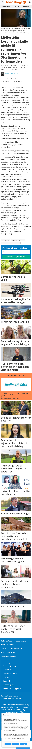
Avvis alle (8, 744)
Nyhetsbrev (26, 6)
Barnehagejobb (6, 6)
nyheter (21, 240)
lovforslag (5, 240)
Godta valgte (15, 744)
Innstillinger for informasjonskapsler (23, 748)
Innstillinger (23, 744)
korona (14, 240)
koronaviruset (7, 243)
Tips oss (17, 6)
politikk (17, 243)
